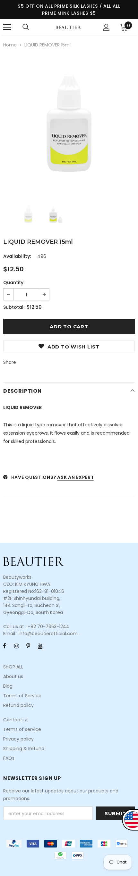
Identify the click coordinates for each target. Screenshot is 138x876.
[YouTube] (40, 646)
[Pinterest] (28, 646)
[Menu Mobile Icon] (7, 27)
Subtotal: (13, 307)
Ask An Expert (75, 477)
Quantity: (13, 282)
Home (10, 45)
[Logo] (68, 26)
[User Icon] (106, 27)
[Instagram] (16, 646)
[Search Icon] (25, 27)
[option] (69, 123)
